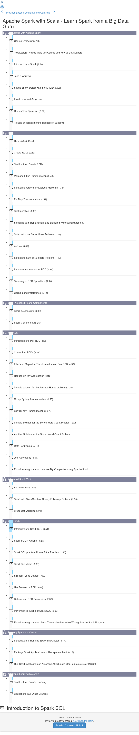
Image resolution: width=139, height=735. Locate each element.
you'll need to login (83, 720)
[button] (2, 3)
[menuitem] (2, 7)
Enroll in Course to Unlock (69, 725)
